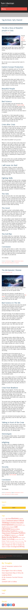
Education (20, 523)
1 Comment (17, 262)
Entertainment (8, 261)
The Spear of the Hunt (16, 543)
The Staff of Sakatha (16, 545)
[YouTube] (13, 605)
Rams (3, 535)
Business (15, 518)
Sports (15, 537)
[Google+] (5, 605)
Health (4, 527)
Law (16, 527)
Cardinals (21, 518)
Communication (12, 521)
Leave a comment (15, 494)
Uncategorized (15, 546)
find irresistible (13, 474)
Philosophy (14, 533)
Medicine (13, 529)
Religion (7, 535)
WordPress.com (3, 557)
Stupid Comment (21, 537)
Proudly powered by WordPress (6, 555)
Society (9, 537)
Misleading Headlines (9, 531)
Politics (22, 533)
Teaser (4, 539)
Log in (3, 593)
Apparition (3, 518)
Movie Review (20, 531)
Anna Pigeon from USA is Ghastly (12, 570)
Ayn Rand (8, 518)
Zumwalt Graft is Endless (9, 581)
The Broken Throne (13, 541)
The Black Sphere (18, 539)
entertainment (17, 261)
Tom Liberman (7, 3)
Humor (12, 527)
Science (13, 535)
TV (10, 494)
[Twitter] (11, 605)
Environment (18, 525)
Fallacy (23, 525)
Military (18, 529)
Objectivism (6, 533)
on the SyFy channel (23, 39)
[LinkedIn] (8, 605)
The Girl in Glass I (21, 541)
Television (12, 262)
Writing (22, 547)
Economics (12, 523)
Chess (3, 521)
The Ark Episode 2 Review (11, 270)
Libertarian (6, 529)
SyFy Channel (7, 262)
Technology (11, 539)
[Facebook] (3, 605)
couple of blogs (20, 105)
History (8, 527)
